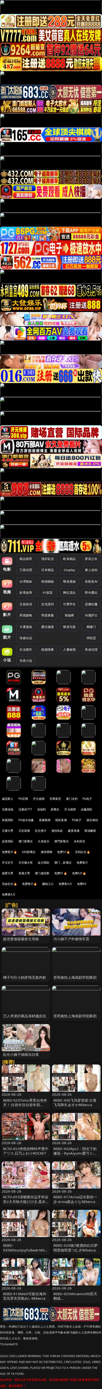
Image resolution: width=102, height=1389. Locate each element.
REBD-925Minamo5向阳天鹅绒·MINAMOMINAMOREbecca (75, 1300)
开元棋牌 (39, 799)
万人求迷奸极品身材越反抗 (24, 1015)
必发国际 (8, 841)
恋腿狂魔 (91, 604)
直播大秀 (24, 873)
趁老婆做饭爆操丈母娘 (21, 938)
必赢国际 (87, 809)
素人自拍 (91, 570)
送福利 (41, 809)
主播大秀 (8, 831)
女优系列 (47, 604)
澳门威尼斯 (42, 873)
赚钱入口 (48, 884)
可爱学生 (69, 604)
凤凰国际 (8, 820)
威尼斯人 (8, 799)
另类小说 (25, 660)
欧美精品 (69, 559)
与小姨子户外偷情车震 (71, 938)
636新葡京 (29, 852)
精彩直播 (61, 820)
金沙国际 (43, 863)
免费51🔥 (63, 852)
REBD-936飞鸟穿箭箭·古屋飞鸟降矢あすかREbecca (74, 1102)
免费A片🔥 (79, 873)
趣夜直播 (73, 831)
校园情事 (47, 649)
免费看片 (82, 863)
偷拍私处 (57, 831)
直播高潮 (45, 820)
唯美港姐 (69, 581)
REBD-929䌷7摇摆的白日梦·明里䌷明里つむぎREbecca (76, 1247)
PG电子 (87, 799)
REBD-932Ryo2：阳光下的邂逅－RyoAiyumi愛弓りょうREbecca (75, 1153)
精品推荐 (25, 559)
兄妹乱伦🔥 (9, 884)
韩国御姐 (47, 581)
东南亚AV (91, 581)
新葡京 (55, 809)
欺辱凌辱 (25, 592)
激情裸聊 (46, 852)
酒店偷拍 (92, 820)
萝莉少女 (91, 559)
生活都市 (25, 649)
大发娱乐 (43, 841)
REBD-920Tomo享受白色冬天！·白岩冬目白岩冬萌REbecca (25, 1105)
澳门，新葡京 (63, 863)
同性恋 (91, 638)
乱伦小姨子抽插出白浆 (21, 1054)
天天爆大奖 (26, 863)
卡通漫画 (25, 627)
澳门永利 (72, 799)
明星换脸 (47, 615)
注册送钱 (8, 809)
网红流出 (69, 592)
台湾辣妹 (25, 581)
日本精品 (47, 570)
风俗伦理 (91, 649)
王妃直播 (24, 831)
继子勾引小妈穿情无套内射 (24, 977)
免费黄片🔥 (29, 884)
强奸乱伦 (47, 559)
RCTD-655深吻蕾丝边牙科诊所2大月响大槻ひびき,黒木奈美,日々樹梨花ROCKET (25, 1201)
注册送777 (25, 809)
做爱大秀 (8, 873)
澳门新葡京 (26, 841)
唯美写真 (69, 627)
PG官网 (23, 799)
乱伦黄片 (40, 831)
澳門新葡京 (61, 841)
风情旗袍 (25, 615)
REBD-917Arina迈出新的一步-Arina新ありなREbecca (75, 1199)
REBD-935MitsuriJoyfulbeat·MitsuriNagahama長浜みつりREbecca (26, 1252)
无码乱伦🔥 (82, 852)
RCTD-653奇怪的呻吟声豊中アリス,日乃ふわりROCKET (25, 1150)
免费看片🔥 (9, 852)
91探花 (47, 592)
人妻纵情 (69, 649)
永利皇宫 (79, 841)
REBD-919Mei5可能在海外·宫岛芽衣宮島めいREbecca (25, 1296)
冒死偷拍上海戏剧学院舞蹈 (75, 977)
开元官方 (8, 863)
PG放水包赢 (26, 820)
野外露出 (91, 592)
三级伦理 (25, 570)
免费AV (82, 884)
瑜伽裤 (69, 615)
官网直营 (55, 799)
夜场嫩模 (90, 831)
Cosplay (69, 570)
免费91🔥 (60, 873)
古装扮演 (25, 604)
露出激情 (47, 627)
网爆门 (91, 627)
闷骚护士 (91, 615)
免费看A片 (65, 884)
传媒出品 (25, 638)
